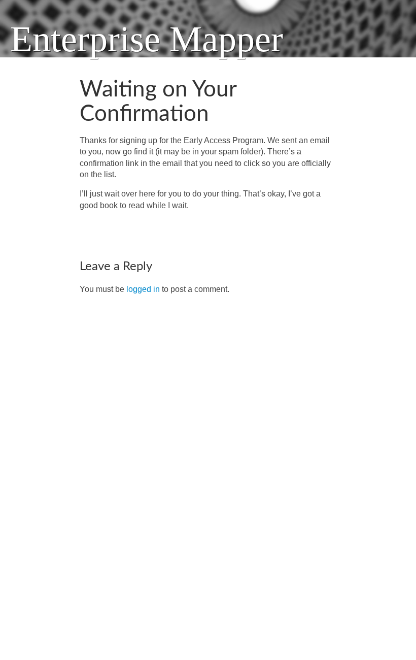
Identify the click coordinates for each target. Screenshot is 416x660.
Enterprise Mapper (146, 39)
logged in (143, 289)
